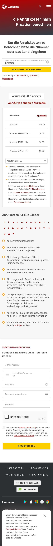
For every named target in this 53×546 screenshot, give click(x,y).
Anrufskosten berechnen (26, 69)
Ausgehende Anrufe (22, 202)
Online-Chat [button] (29, 489)
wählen (18, 325)
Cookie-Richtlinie (13, 529)
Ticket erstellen (29, 483)
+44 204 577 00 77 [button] (38, 474)
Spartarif (42, 115)
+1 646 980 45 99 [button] (39, 468)
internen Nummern (21, 192)
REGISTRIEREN (26, 446)
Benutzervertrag (27, 427)
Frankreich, (23, 75)
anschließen (30, 186)
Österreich (7, 78)
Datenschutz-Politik (24, 435)
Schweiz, (34, 75)
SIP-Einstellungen (36, 189)
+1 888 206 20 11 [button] (14, 468)
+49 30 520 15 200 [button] (14, 474)
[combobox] (8, 374)
